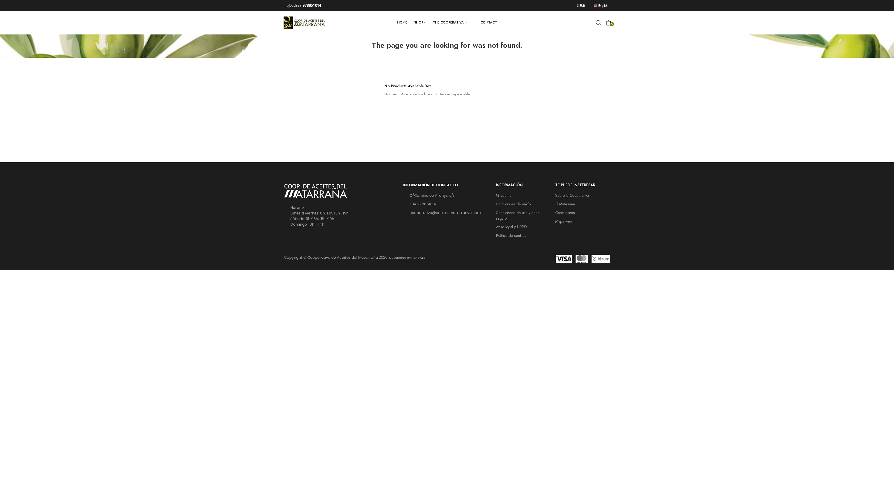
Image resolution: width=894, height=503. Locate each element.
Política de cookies (511, 235)
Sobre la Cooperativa (572, 195)
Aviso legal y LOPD (511, 227)
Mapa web (563, 221)
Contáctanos (565, 212)
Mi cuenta (503, 195)
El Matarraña (565, 204)
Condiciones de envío (513, 204)
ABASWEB (418, 258)
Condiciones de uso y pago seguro (518, 215)
